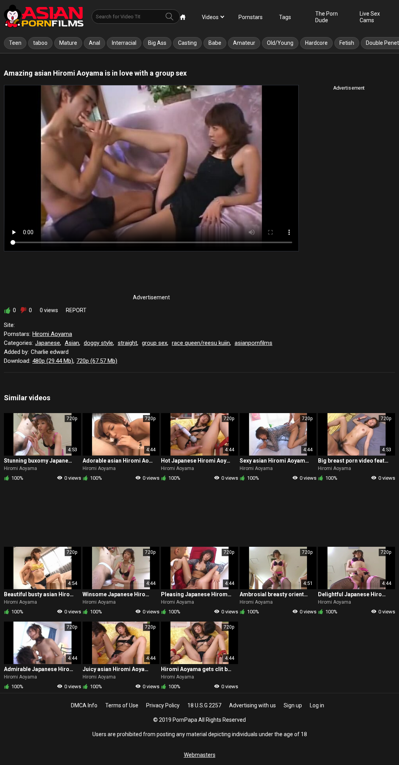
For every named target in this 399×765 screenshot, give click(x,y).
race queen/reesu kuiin (201, 342)
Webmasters (199, 755)
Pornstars (250, 17)
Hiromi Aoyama (52, 333)
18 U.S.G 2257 (204, 705)
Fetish (346, 43)
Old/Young (280, 43)
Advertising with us (252, 705)
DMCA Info (84, 705)
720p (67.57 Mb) (96, 360)
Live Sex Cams (370, 17)
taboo (40, 43)
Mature (68, 43)
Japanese (47, 342)
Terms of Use (121, 705)
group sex (154, 342)
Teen (15, 43)
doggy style (98, 342)
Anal (94, 43)
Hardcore (316, 43)
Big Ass (157, 43)
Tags (285, 17)
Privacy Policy (163, 705)
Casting (187, 43)
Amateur (244, 43)
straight (127, 342)
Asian (72, 342)
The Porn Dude (326, 17)
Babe (214, 43)
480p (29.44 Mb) (52, 360)
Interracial (124, 43)
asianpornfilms (253, 342)
